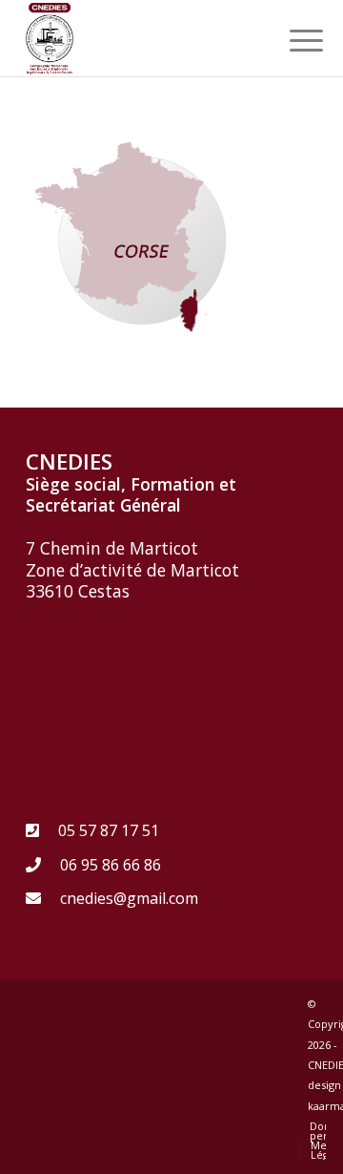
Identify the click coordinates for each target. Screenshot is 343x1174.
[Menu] (292, 40)
